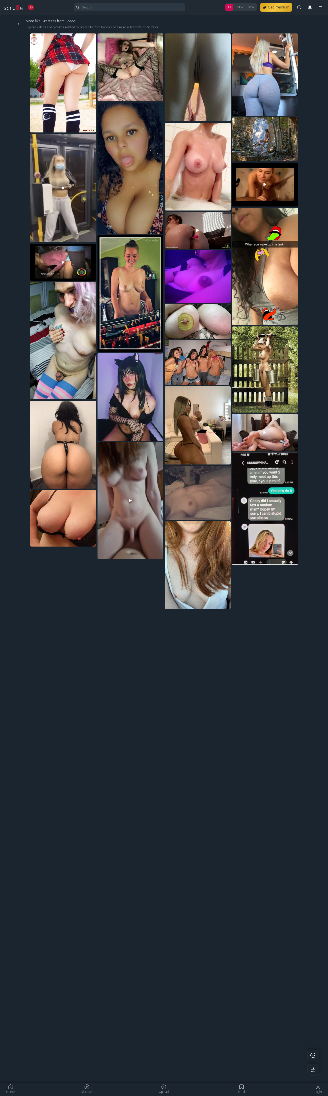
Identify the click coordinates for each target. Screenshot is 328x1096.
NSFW (239, 7)
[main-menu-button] (320, 7)
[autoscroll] (313, 1055)
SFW (251, 7)
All (229, 7)
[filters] (313, 1069)
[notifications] (310, 7)
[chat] (299, 7)
